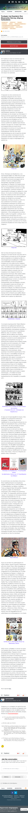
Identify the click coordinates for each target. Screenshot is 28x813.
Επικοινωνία (17, 797)
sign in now (9, 762)
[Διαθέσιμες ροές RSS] (25, 788)
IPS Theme (4, 795)
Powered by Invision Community (14, 799)
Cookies (22, 797)
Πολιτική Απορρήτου (8, 797)
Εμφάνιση (22, 795)
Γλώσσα (16, 795)
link (10, 688)
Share (6, 777)
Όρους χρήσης (11, 811)
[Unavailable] (14, 83)
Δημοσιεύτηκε (13, 52)
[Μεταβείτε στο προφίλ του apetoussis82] (2, 699)
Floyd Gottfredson (13, 713)
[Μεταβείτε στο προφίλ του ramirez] (2, 51)
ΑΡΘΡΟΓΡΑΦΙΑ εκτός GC (17, 36)
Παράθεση (6, 695)
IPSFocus (11, 795)
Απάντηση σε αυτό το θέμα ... (12, 768)
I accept (24, 809)
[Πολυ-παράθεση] (2, 695)
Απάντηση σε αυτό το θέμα (14, 42)
